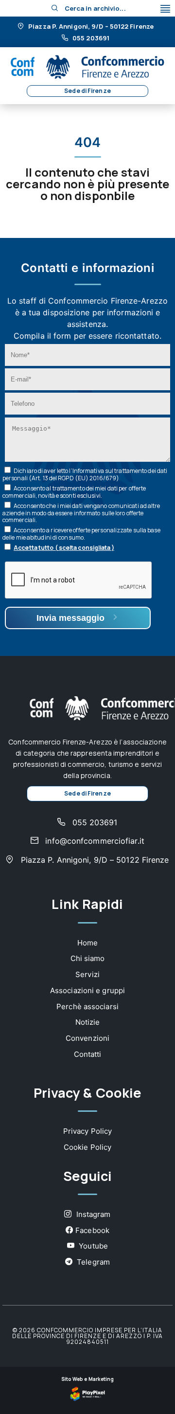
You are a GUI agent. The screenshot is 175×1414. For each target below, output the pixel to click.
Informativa (88, 471)
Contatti (88, 1054)
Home (87, 942)
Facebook (92, 1230)
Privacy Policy (87, 1131)
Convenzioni (87, 1038)
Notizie (87, 1022)
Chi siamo (87, 958)
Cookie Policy (87, 1147)
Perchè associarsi (87, 1006)
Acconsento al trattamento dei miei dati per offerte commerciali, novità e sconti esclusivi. (74, 492)
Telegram (92, 1262)
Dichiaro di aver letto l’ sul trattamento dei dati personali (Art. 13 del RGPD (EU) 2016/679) (84, 474)
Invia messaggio (71, 618)
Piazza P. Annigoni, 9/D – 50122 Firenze (90, 27)
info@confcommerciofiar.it (93, 841)
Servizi (87, 974)
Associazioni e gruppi (87, 990)
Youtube (92, 1246)
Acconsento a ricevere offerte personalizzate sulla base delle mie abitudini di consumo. (81, 534)
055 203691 (90, 38)
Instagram (92, 1214)
